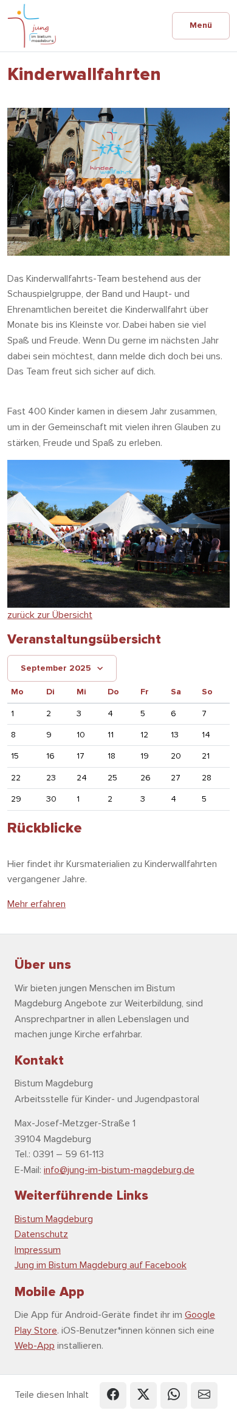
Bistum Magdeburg (54, 1219)
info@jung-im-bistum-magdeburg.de (119, 1170)
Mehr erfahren (36, 904)
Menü (201, 25)
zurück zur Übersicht (49, 615)
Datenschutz (41, 1234)
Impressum (38, 1250)
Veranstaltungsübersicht (84, 639)
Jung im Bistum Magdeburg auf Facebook (101, 1265)
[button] (113, 1395)
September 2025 (56, 668)
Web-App (35, 1346)
